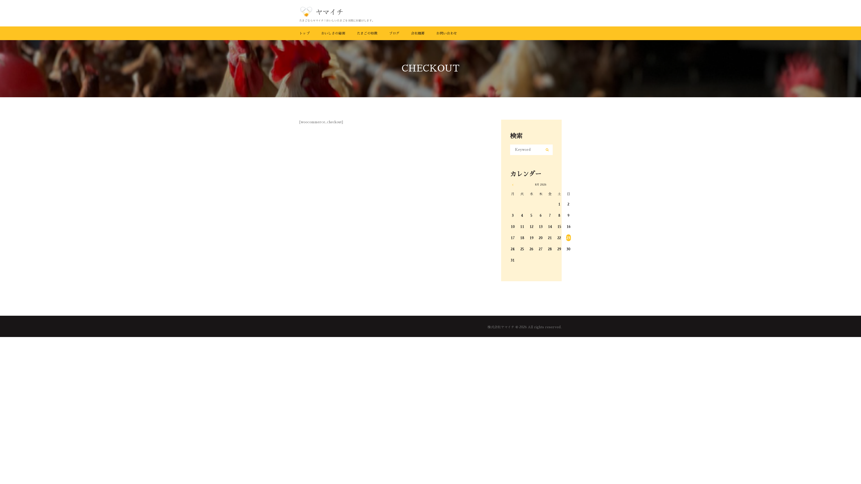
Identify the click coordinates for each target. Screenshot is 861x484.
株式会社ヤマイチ (500, 327)
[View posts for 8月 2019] (512, 184)
